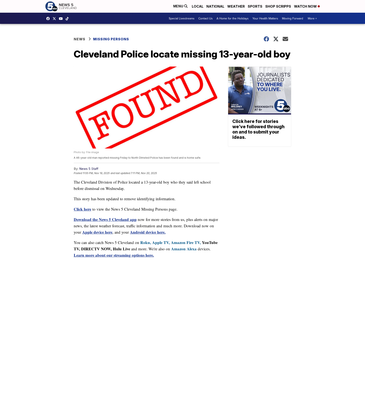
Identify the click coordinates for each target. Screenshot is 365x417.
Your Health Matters (265, 18)
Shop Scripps (278, 6)
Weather (236, 6)
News (79, 39)
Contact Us (205, 18)
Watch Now (306, 6)
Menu (178, 6)
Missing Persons (111, 39)
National (215, 6)
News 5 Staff (88, 169)
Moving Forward (292, 18)
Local (197, 6)
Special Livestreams (182, 18)
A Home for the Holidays (233, 18)
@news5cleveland (68, 18)
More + (312, 18)
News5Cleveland (49, 18)
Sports (255, 6)
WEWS (55, 18)
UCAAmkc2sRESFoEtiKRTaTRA (62, 18)
